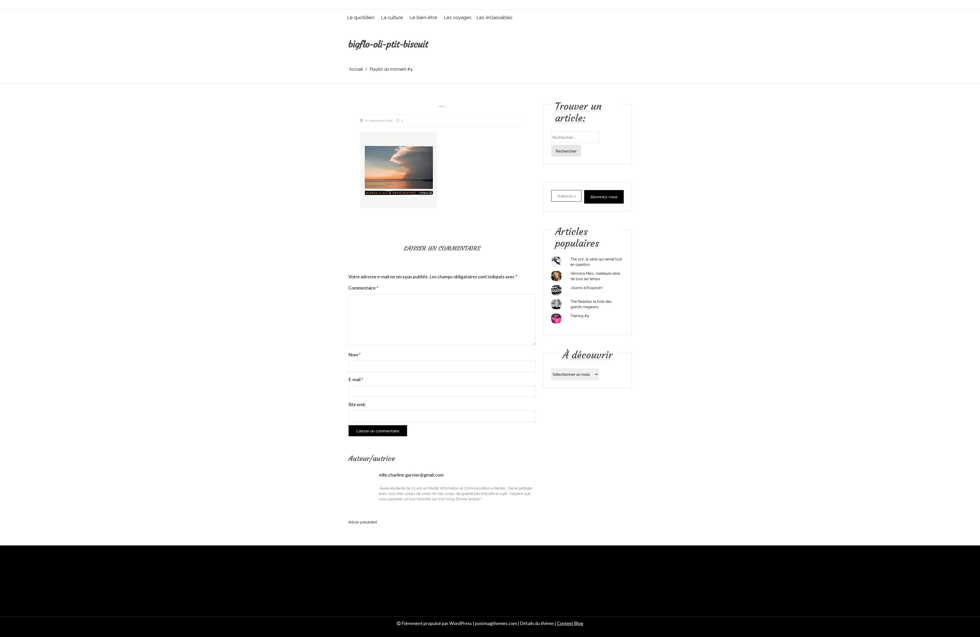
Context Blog (570, 623)
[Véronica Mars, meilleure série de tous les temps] (556, 276)
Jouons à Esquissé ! (586, 288)
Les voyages (457, 17)
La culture (392, 17)
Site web (356, 404)
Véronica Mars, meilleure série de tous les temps (595, 276)
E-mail (355, 379)
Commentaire (363, 288)
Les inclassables (494, 17)
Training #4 (579, 316)
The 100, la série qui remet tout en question (596, 262)
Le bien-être (423, 17)
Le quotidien (360, 17)
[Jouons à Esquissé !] (556, 290)
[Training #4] (556, 318)
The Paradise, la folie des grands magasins (590, 304)
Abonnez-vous (604, 196)
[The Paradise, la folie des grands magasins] (556, 304)
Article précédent (362, 522)
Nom (354, 354)
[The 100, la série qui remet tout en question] (556, 262)
